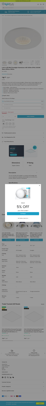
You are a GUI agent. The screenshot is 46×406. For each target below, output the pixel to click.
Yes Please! (23, 213)
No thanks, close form (23, 218)
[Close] (39, 185)
